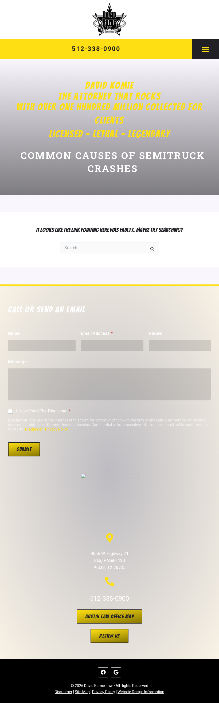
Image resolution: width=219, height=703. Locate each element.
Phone (155, 333)
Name (14, 333)
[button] (206, 49)
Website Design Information (141, 692)
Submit (24, 449)
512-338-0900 (96, 49)
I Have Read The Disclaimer (43, 410)
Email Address (97, 333)
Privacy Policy (56, 429)
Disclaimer (34, 429)
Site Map (82, 692)
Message (17, 361)
